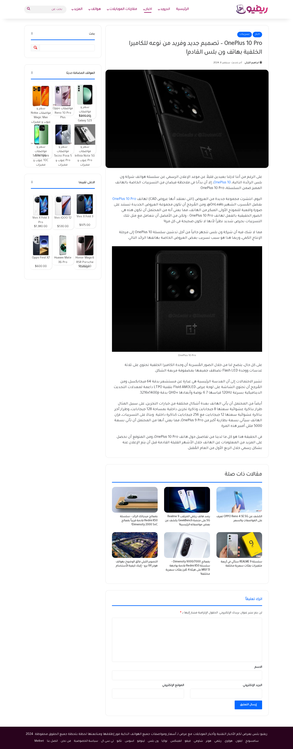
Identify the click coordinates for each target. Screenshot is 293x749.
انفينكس (176, 741)
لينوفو (141, 741)
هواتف (96, 9)
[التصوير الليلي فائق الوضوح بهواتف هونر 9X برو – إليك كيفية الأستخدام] (135, 545)
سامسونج (252, 741)
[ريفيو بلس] (252, 9)
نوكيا (164, 741)
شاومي (198, 741)
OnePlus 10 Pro (124, 199)
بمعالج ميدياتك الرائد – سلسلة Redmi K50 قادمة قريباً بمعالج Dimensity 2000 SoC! (139, 520)
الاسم (258, 667)
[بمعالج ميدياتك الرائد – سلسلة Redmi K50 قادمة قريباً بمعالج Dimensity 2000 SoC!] (135, 500)
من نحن (66, 741)
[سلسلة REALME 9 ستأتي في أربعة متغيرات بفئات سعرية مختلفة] (239, 545)
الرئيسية (182, 9)
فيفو (188, 741)
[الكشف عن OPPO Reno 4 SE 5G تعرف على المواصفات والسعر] (239, 500)
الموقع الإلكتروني (173, 685)
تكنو (119, 741)
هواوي (229, 741)
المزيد (78, 9)
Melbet (39, 741)
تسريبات (244, 34)
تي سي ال (107, 741)
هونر (208, 741)
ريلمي (218, 741)
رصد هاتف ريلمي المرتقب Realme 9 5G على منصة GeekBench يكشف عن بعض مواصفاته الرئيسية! (187, 520)
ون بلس (153, 741)
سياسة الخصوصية (86, 741)
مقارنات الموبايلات (123, 9)
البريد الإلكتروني (252, 685)
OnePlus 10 (222, 183)
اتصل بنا (52, 741)
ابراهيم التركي (252, 63)
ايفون (239, 741)
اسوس (129, 741)
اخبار (149, 9)
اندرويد (165, 9)
